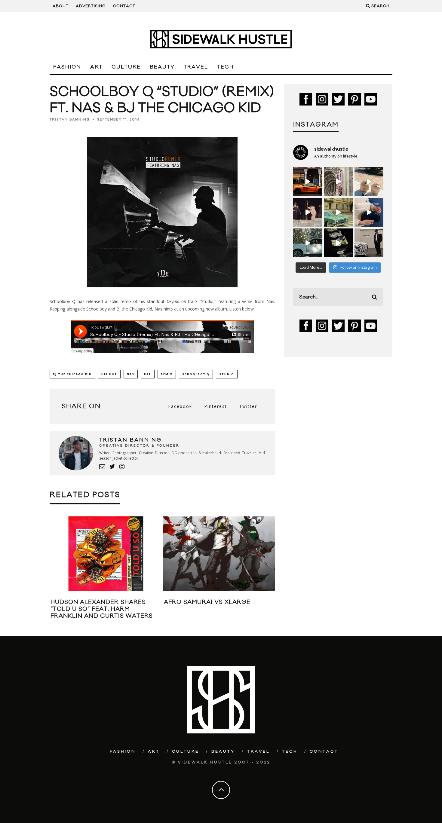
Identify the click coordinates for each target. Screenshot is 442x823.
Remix (167, 374)
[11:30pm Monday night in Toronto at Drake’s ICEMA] (307, 212)
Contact (124, 6)
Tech (225, 67)
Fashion (67, 67)
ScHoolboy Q (196, 374)
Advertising (91, 6)
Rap (147, 374)
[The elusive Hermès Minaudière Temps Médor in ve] (369, 212)
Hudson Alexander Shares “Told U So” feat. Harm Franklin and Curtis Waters (102, 609)
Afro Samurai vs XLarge (207, 602)
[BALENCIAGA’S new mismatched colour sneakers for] (338, 242)
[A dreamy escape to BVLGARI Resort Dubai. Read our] (369, 181)
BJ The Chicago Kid (72, 374)
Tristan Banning (70, 120)
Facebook (180, 406)
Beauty (162, 67)
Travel (196, 67)
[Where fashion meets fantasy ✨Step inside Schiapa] (338, 181)
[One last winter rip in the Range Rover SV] (307, 242)
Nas (130, 374)
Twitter (248, 406)
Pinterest (215, 406)
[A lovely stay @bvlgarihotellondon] (307, 181)
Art (96, 67)
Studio (226, 374)
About (61, 6)
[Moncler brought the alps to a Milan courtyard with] (338, 212)
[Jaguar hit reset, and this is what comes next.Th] (369, 242)
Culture (126, 67)
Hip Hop (109, 374)
